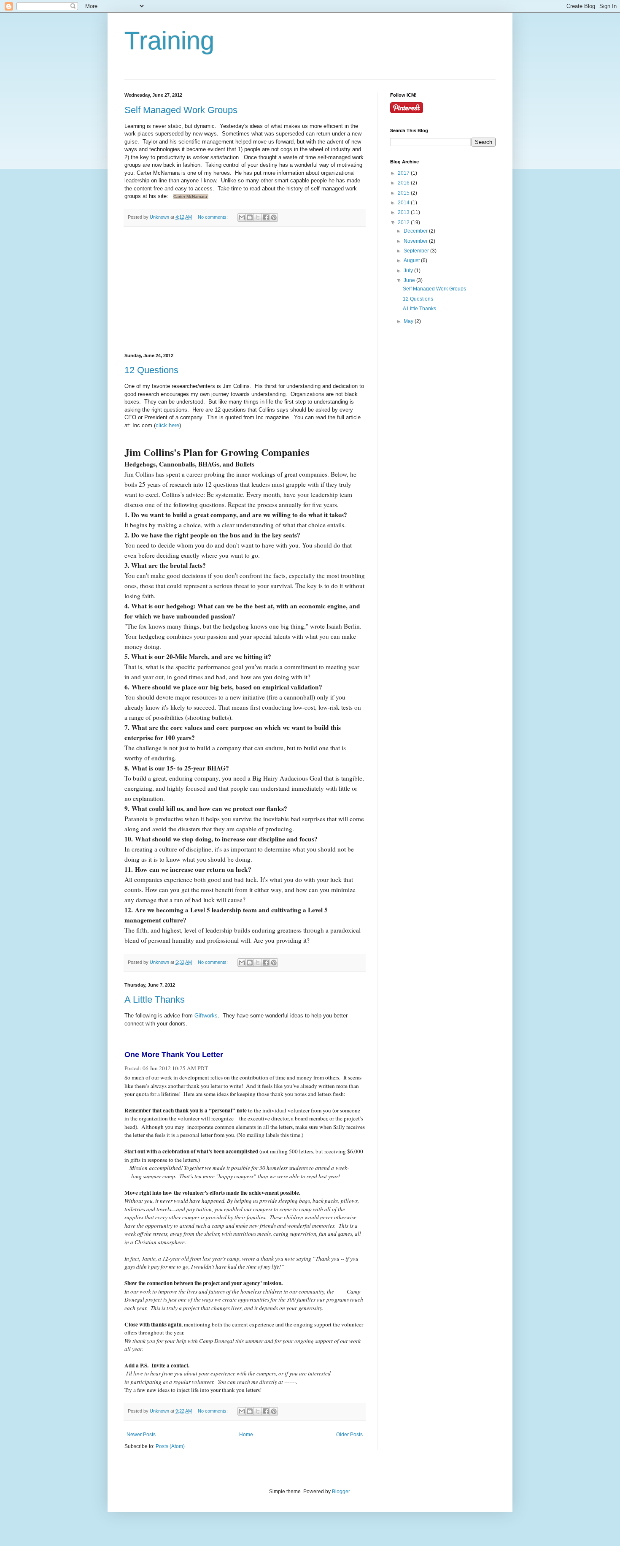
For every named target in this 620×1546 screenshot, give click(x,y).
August (412, 260)
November (416, 241)
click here (167, 425)
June (410, 280)
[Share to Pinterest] (274, 217)
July (409, 271)
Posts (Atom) (170, 1446)
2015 (404, 193)
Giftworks (206, 1015)
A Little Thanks (154, 999)
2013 (404, 212)
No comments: (213, 217)
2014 (404, 203)
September (417, 251)
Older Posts (349, 1435)
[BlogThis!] (249, 217)
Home (246, 1435)
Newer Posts (141, 1435)
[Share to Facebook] (265, 217)
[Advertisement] (244, 290)
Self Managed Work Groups (180, 110)
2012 (404, 222)
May (409, 321)
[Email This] (241, 217)
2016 (404, 183)
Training (169, 41)
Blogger (341, 1491)
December (416, 231)
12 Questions (151, 370)
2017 (404, 173)
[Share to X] (257, 217)
